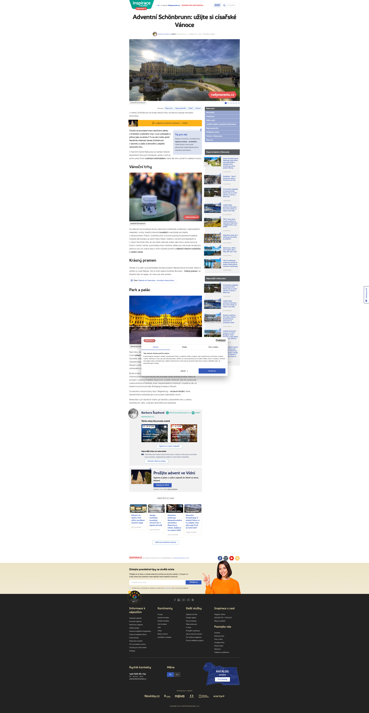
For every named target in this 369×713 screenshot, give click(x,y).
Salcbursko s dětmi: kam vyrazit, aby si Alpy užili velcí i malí (230, 250)
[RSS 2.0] (237, 558)
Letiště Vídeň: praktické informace (221, 124)
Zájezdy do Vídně (162, 485)
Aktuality (210, 113)
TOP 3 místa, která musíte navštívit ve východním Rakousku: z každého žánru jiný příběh (230, 223)
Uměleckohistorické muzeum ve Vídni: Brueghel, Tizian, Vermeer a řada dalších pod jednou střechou (230, 335)
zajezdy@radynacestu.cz (137, 679)
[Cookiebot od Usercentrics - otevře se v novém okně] (217, 340)
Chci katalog (222, 679)
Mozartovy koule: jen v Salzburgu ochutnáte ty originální (230, 237)
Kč (170, 674)
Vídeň (190, 108)
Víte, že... (210, 140)
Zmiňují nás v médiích (184, 691)
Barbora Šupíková (164, 34)
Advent (198, 108)
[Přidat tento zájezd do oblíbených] (165, 427)
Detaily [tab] (184, 347)
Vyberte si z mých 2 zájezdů (169, 446)
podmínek (167, 588)
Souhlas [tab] (155, 347)
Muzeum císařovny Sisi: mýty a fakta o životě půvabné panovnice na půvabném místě (229, 319)
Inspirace (210, 116)
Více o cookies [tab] (213, 347)
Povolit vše (212, 371)
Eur (177, 674)
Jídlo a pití (210, 120)
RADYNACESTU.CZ (181, 558)
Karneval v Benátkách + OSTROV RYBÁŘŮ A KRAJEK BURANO (183, 434)
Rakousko (169, 108)
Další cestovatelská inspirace (165, 542)
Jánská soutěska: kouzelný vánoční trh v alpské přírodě (155, 520)
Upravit (183, 371)
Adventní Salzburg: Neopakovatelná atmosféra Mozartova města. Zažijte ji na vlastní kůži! (175, 522)
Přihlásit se (193, 582)
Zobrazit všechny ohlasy (156, 461)
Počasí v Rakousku (214, 136)
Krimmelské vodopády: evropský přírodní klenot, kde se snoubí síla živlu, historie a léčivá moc (230, 193)
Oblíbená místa (212, 132)
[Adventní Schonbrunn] (184, 70)
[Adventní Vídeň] (141, 477)
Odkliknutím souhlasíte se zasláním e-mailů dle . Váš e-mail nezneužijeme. (159, 588)
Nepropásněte (180, 108)
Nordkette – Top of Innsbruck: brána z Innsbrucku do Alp (229, 178)
